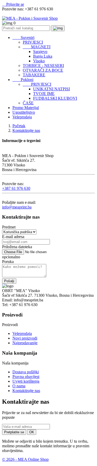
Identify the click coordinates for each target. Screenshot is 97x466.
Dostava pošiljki (25, 372)
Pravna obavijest (25, 376)
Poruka (8, 261)
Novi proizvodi (24, 338)
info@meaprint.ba (17, 207)
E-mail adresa (13, 236)
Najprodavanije (25, 343)
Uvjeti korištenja (25, 381)
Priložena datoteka (17, 247)
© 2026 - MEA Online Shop (25, 459)
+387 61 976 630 (16, 188)
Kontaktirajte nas (26, 390)
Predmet (9, 227)
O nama (18, 386)
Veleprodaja (22, 333)
